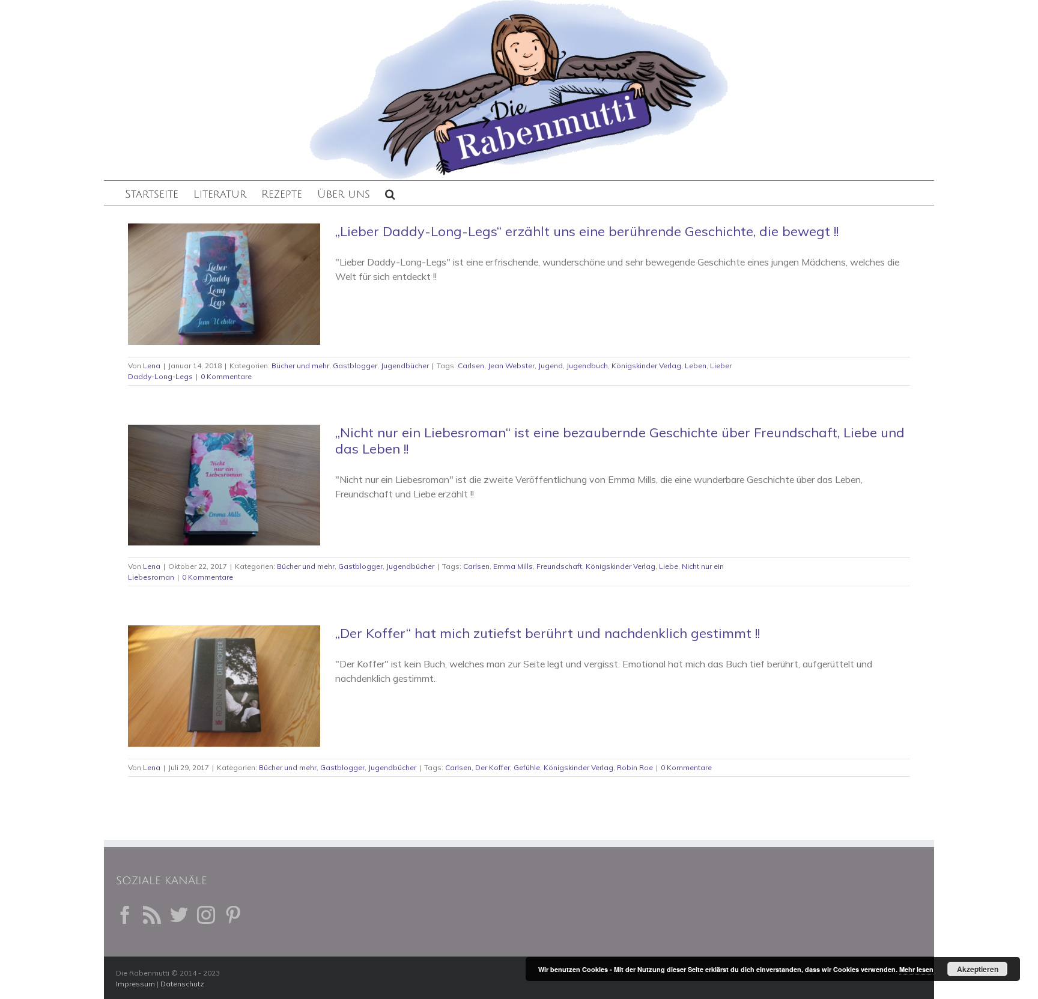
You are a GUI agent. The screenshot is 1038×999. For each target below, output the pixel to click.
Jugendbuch (587, 365)
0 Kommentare (226, 376)
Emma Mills (513, 566)
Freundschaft (559, 566)
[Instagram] (206, 915)
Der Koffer (492, 767)
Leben (695, 365)
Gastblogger (355, 365)
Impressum (135, 983)
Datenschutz (182, 983)
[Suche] (390, 193)
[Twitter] (179, 915)
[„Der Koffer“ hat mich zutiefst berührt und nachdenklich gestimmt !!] (224, 686)
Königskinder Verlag (646, 365)
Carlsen (471, 365)
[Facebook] (125, 915)
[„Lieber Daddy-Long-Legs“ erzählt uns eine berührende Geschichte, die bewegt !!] (224, 284)
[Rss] (152, 915)
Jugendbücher (405, 365)
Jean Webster (511, 365)
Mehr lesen (916, 969)
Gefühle (527, 767)
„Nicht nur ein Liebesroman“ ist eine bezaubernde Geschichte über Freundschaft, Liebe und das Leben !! (620, 440)
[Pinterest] (233, 915)
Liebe (668, 566)
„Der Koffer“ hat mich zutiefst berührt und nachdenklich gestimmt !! (547, 633)
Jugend (550, 365)
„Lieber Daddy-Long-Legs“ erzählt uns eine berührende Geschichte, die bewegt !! (587, 231)
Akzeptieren (977, 969)
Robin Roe (635, 767)
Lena (151, 365)
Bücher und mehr (300, 365)
